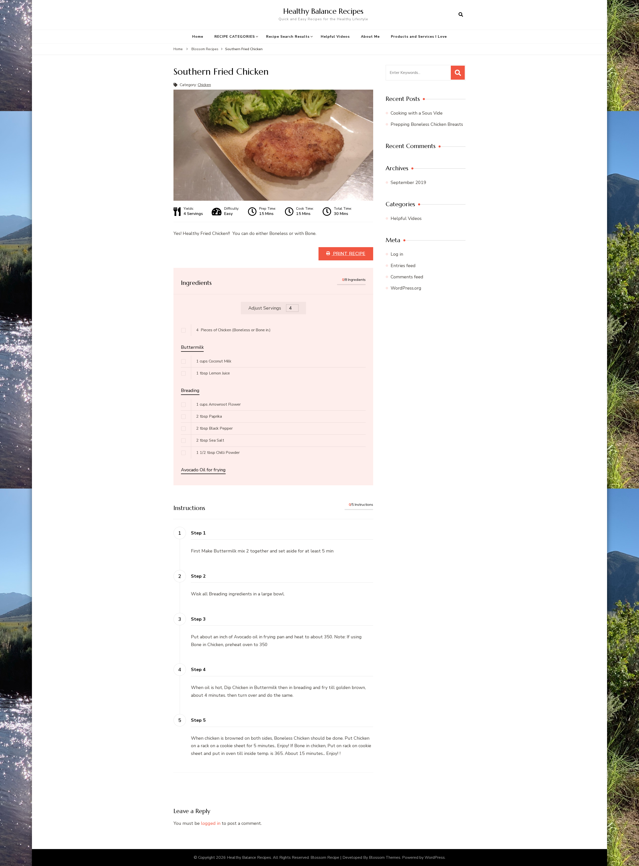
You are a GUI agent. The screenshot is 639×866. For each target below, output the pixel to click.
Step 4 (198, 670)
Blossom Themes (384, 857)
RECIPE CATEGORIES (234, 36)
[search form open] (461, 14)
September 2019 (408, 182)
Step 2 (198, 576)
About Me (370, 36)
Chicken (204, 85)
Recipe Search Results (288, 36)
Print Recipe (348, 254)
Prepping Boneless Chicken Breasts (427, 124)
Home (197, 36)
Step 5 (198, 720)
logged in (210, 823)
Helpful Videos (335, 36)
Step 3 (198, 619)
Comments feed (407, 277)
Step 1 (198, 533)
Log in (397, 254)
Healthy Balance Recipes (323, 11)
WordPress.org (406, 288)
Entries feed (403, 266)
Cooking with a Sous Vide (417, 113)
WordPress (435, 857)
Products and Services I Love (419, 36)
